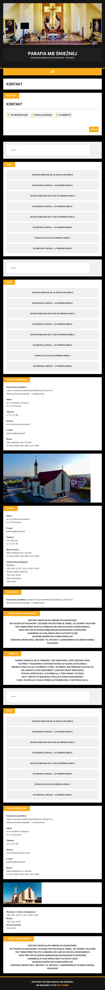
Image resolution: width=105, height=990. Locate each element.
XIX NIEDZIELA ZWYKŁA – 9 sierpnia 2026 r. (52, 248)
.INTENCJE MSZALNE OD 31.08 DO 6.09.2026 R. (52, 174)
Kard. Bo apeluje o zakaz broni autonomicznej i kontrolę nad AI (52, 680)
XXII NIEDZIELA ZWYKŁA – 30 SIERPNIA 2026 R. (52, 185)
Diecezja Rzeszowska (20, 938)
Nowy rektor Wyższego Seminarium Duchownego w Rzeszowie (52, 629)
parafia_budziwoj (43, 115)
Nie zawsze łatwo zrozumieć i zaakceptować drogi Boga (52, 670)
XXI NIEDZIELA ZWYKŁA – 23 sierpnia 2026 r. (52, 206)
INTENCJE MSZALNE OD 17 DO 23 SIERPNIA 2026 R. (52, 217)
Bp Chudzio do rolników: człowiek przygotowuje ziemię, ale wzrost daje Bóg (52, 623)
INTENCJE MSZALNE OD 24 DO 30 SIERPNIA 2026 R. (52, 196)
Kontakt (14, 104)
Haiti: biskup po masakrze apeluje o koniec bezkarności (52, 676)
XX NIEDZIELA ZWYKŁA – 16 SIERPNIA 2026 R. (52, 227)
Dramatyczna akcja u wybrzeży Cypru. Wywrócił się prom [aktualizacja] (53, 666)
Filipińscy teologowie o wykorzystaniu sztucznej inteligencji (52, 663)
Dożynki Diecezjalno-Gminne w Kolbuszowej (52, 620)
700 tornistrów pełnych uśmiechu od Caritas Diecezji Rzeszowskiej (52, 626)
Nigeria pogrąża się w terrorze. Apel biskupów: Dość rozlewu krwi (52, 660)
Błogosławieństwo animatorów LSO (52, 636)
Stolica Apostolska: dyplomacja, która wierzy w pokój (52, 673)
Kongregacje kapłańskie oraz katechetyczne (53, 633)
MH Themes (63, 985)
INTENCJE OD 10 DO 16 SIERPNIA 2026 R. (52, 238)
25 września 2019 (19, 115)
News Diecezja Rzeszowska (23, 613)
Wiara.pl (13, 653)
